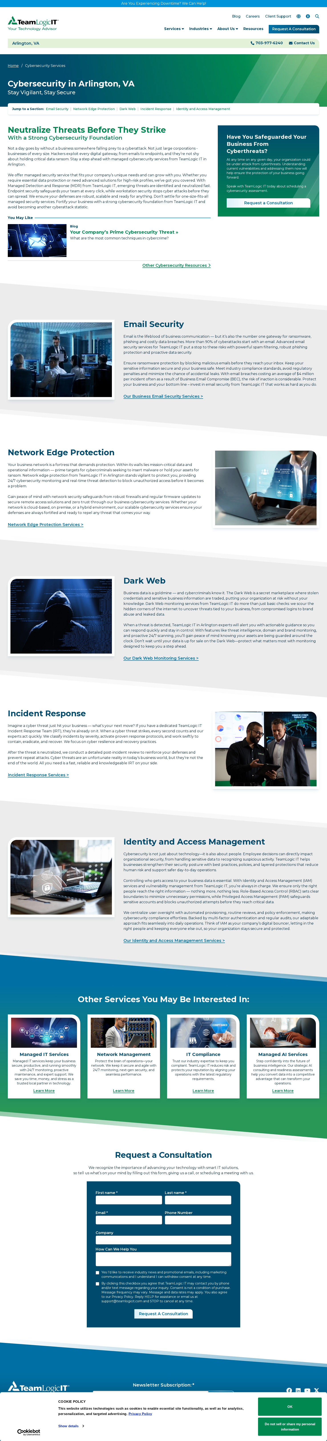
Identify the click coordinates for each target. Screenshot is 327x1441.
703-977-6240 (269, 43)
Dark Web (127, 108)
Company (104, 1233)
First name (105, 1193)
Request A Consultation (294, 29)
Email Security (57, 108)
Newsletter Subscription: (162, 1385)
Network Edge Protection (94, 108)
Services (173, 29)
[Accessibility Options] (308, 16)
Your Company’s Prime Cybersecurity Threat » (124, 232)
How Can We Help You (116, 1249)
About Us (226, 29)
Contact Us (304, 43)
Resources (253, 29)
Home (13, 66)
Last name (174, 1193)
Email (100, 1213)
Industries (199, 29)
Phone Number (179, 1213)
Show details (68, 1426)
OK (290, 1407)
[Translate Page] (299, 16)
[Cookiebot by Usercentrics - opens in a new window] (28, 1432)
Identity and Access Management (203, 108)
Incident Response (155, 108)
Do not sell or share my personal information (290, 1426)
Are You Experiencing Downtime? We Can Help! (163, 3)
